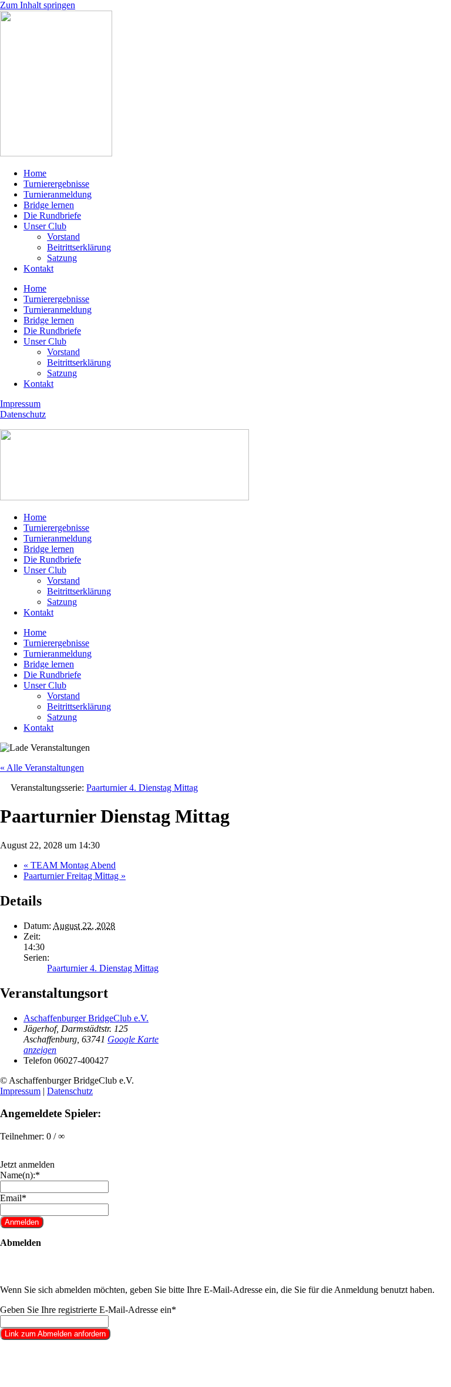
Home (34, 173)
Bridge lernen (48, 205)
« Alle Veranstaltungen (42, 768)
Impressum (20, 404)
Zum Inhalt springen (37, 5)
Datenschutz (23, 414)
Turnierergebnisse (56, 184)
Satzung (62, 258)
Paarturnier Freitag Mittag (74, 876)
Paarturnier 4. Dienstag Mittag (103, 968)
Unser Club (44, 226)
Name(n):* (20, 1175)
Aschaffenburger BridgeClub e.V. (86, 1018)
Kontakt (38, 268)
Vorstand (63, 237)
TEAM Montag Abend (69, 865)
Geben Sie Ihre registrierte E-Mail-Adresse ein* (88, 1310)
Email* (13, 1198)
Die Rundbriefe (52, 215)
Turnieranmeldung (57, 194)
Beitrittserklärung (79, 247)
